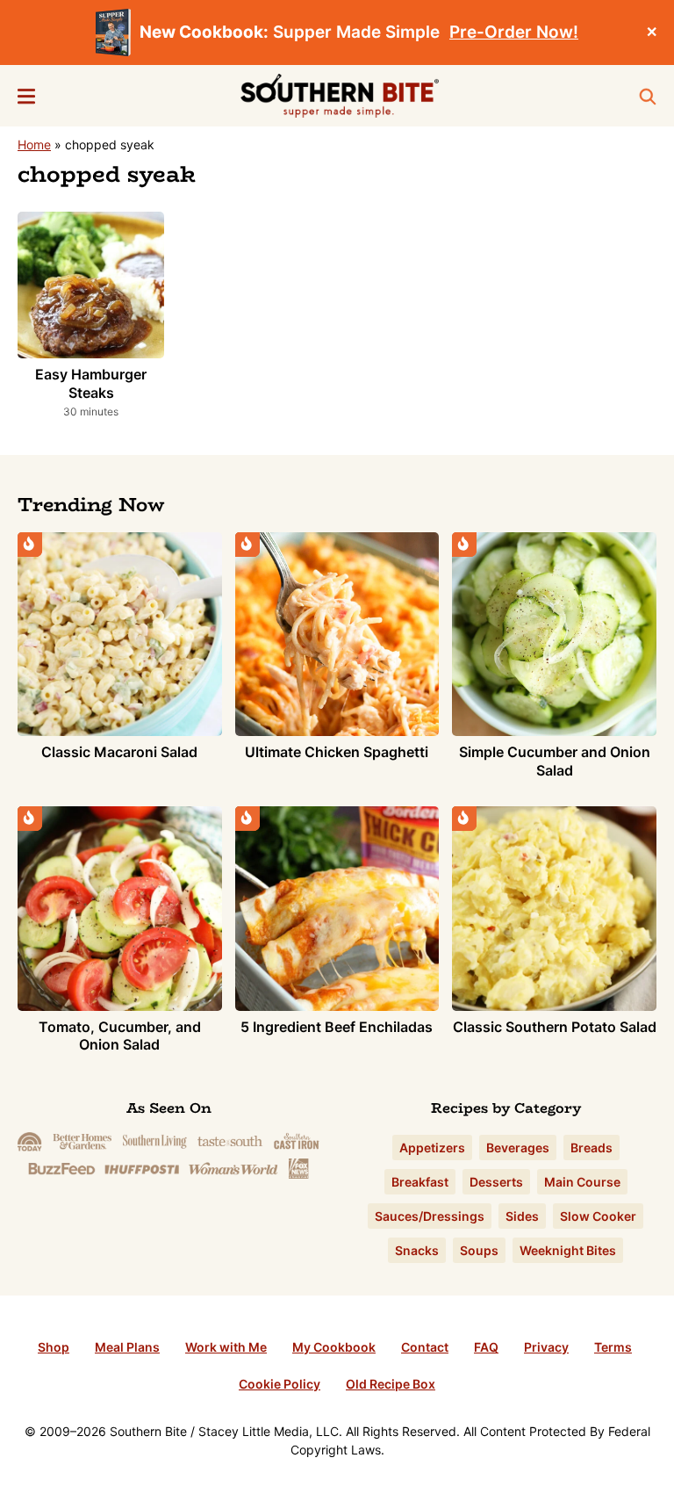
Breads (591, 1147)
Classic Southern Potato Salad (554, 1027)
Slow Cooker (598, 1216)
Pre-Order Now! (513, 32)
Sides (522, 1216)
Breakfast (419, 1181)
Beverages (517, 1147)
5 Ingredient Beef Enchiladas (336, 1027)
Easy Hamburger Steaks (91, 383)
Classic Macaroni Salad (119, 752)
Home (34, 144)
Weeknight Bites (568, 1250)
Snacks (417, 1250)
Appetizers (432, 1147)
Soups (479, 1250)
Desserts (496, 1181)
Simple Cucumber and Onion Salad (554, 761)
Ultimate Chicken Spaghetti (336, 752)
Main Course (582, 1181)
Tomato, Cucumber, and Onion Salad (120, 1036)
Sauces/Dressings (429, 1216)
